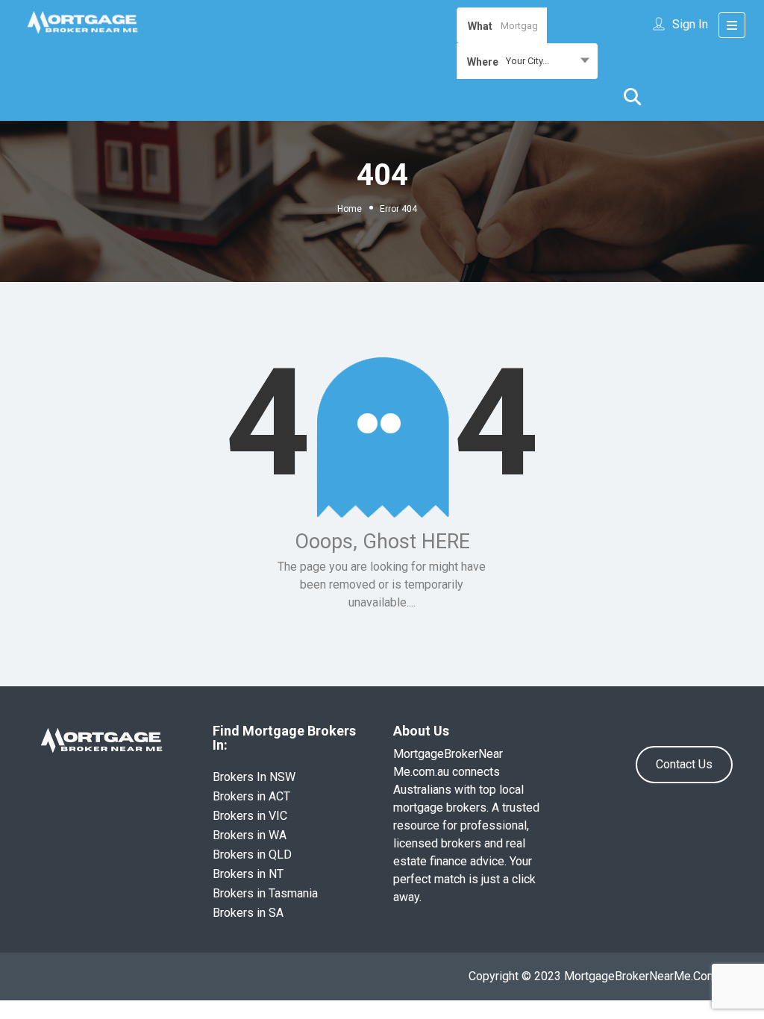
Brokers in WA (249, 835)
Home (349, 209)
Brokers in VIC (250, 816)
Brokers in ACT (251, 796)
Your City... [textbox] (527, 60)
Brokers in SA (248, 913)
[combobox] (527, 61)
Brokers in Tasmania (265, 893)
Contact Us (684, 764)
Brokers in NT (248, 874)
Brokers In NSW (254, 777)
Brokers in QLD (252, 854)
